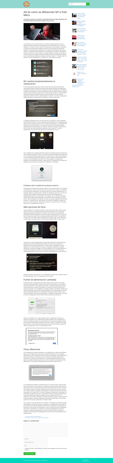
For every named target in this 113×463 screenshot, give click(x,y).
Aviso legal (85, 459)
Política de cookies (85, 461)
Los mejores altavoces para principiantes (33, 416)
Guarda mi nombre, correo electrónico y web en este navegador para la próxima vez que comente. (46, 449)
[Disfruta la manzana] (26, 4)
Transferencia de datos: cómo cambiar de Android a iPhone (36, 417)
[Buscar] (87, 4)
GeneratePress (44, 460)
